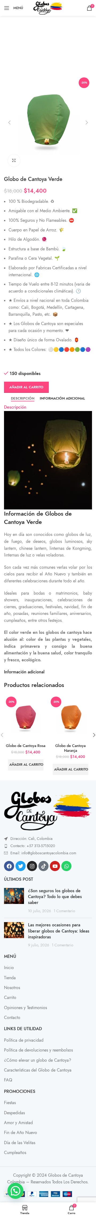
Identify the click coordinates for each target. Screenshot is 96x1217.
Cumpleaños (15, 1153)
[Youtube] (55, 866)
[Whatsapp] (66, 866)
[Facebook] (9, 866)
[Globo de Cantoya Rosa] (25, 718)
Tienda (10, 978)
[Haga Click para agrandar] (14, 161)
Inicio (9, 968)
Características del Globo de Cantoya (37, 1070)
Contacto (12, 1018)
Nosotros (12, 988)
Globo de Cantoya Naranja (70, 748)
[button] (9, 122)
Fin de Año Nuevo (20, 1133)
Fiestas (10, 1103)
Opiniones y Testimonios (25, 1008)
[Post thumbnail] (14, 901)
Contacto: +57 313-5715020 (32, 845)
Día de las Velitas (19, 1143)
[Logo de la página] (48, 8)
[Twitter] (20, 866)
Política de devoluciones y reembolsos (38, 1050)
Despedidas (14, 1113)
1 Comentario (64, 911)
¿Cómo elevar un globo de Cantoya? (37, 1060)
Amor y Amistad (18, 1123)
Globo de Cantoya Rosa (25, 745)
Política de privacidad (23, 1040)
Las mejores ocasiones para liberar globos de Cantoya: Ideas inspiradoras (58, 931)
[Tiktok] (43, 866)
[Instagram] (32, 866)
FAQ (8, 1080)
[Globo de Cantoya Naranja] (70, 718)
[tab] (22, 398)
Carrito (10, 998)
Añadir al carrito (26, 387)
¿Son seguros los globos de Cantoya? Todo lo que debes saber (55, 897)
